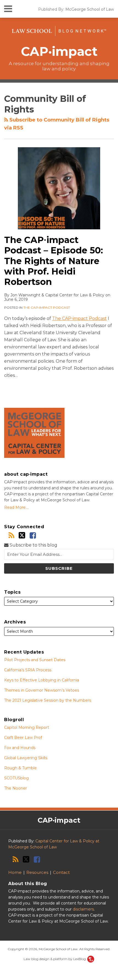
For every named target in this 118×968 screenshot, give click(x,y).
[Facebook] (33, 535)
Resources (37, 872)
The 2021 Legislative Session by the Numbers (47, 700)
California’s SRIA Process (27, 670)
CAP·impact (59, 51)
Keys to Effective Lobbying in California (41, 680)
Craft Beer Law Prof (23, 737)
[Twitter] (22, 535)
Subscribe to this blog (33, 545)
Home (15, 872)
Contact (61, 872)
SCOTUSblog (16, 778)
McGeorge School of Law (89, 9)
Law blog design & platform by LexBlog (55, 959)
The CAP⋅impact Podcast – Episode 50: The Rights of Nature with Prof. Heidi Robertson (53, 261)
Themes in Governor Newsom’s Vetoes (41, 690)
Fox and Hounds (19, 747)
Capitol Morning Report (26, 727)
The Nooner (15, 788)
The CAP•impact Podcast (46, 307)
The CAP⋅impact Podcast (79, 318)
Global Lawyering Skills (25, 757)
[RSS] (11, 535)
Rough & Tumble (20, 767)
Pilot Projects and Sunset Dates (34, 659)
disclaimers (83, 909)
